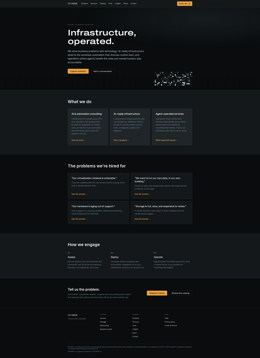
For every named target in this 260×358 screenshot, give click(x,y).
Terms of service (171, 326)
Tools (110, 3)
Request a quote (157, 293)
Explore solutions (78, 71)
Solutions (84, 3)
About (126, 3)
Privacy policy (170, 322)
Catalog (103, 3)
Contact (133, 3)
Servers (103, 318)
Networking (104, 326)
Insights (118, 3)
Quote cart (184, 4)
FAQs (166, 318)
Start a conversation (102, 71)
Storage (103, 322)
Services (94, 3)
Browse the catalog (180, 293)
